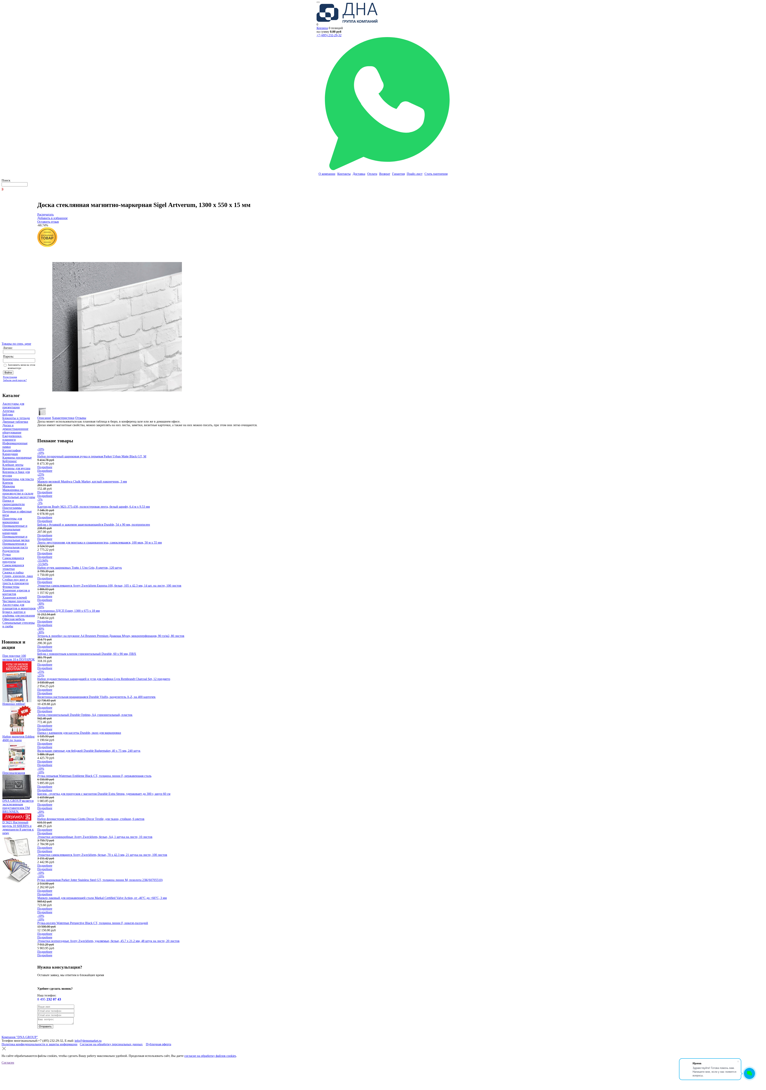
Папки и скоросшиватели (13, 502)
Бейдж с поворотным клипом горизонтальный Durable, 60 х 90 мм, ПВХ (86, 653)
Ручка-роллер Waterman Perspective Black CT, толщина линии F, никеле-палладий (92, 923)
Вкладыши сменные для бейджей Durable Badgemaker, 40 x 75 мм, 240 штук (88, 750)
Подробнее (44, 467)
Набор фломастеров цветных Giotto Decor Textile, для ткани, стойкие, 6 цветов (90, 819)
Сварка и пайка (13, 572)
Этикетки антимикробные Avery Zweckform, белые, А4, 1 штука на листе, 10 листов (94, 837)
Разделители (10, 551)
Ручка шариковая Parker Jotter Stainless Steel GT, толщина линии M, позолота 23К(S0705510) (100, 880)
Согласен (8, 1062)
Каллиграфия (11, 450)
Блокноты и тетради (16, 418)
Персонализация (13, 773)
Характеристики (63, 418)
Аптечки (8, 411)
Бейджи (7, 414)
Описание (44, 418)
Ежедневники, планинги (12, 437)
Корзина (322, 28)
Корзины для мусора (16, 468)
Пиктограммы (12, 508)
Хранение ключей (14, 597)
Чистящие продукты (16, 601)
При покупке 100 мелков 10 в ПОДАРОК (18, 657)
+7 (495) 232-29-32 (329, 35)
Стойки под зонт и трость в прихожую (15, 581)
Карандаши (10, 454)
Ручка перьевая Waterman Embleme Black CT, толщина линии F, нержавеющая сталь (94, 776)
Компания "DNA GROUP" (20, 1037)
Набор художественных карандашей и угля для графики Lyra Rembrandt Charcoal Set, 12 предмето (103, 679)
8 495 (49, 999)
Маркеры (8, 486)
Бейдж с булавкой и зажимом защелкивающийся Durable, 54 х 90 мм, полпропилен (93, 524)
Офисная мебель (13, 619)
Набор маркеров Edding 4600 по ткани (18, 738)
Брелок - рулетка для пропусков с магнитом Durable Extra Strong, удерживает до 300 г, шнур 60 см (103, 793)
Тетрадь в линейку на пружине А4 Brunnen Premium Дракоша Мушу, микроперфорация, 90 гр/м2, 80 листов (110, 636)
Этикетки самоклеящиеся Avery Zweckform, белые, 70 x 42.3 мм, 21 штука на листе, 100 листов (102, 854)
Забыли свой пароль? (15, 380)
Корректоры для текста (18, 479)
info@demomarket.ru (88, 1040)
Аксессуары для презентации (13, 405)
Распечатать (45, 214)
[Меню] (318, 2)
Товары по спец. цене (16, 343)
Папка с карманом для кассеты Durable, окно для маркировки (79, 732)
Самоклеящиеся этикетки (13, 567)
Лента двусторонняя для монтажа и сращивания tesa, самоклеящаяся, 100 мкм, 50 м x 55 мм (99, 542)
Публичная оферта (158, 1044)
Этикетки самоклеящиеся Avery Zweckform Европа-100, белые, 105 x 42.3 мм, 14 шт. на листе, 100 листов (109, 585)
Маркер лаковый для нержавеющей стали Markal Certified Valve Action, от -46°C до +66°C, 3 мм (102, 898)
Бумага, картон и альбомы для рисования (18, 613)
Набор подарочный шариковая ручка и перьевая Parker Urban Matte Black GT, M (91, 456)
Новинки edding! (13, 704)
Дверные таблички (15, 421)
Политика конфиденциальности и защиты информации (39, 1044)
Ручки (6, 554)
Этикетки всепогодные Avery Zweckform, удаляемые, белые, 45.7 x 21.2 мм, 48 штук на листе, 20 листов (108, 941)
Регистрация (10, 376)
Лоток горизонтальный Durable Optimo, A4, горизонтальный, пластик (84, 714)
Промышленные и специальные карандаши (14, 529)
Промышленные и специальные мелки (16, 538)
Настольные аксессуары (18, 497)
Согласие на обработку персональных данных (111, 1044)
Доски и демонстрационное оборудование (15, 429)
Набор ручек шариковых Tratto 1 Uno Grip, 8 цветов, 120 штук (79, 567)
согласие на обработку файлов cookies (210, 1055)
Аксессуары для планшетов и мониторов (19, 606)
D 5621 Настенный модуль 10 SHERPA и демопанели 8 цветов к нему (18, 828)
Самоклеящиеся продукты (13, 559)
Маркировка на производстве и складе (17, 491)
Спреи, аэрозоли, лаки (17, 576)
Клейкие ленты (12, 464)
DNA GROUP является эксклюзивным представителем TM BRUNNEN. (18, 806)
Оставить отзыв (48, 221)
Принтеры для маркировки (12, 520)
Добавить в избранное (52, 218)
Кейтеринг (9, 461)
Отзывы (80, 418)
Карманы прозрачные (17, 457)
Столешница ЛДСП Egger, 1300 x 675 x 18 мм (68, 610)
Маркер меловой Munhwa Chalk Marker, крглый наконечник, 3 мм (82, 481)
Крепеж (7, 482)
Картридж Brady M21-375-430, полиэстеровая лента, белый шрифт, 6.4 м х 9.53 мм (93, 506)
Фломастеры (10, 586)
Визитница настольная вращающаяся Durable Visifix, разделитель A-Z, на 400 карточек (96, 697)
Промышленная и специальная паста (15, 545)
